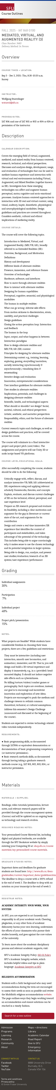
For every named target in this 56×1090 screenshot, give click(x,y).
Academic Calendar (38, 1035)
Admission (7, 1027)
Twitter (5, 1066)
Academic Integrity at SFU (28, 966)
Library (32, 1031)
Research (6, 1039)
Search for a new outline (18, 1016)
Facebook (6, 1063)
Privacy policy (7, 1082)
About (4, 1047)
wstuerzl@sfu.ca (10, 102)
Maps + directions (37, 1027)
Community (7, 1043)
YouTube (5, 1069)
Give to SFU (34, 1043)
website (47, 994)
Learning (6, 1035)
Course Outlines (12, 13)
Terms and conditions (11, 1079)
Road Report (35, 1039)
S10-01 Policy (44, 955)
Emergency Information (34, 1049)
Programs (6, 1031)
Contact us (34, 1059)
